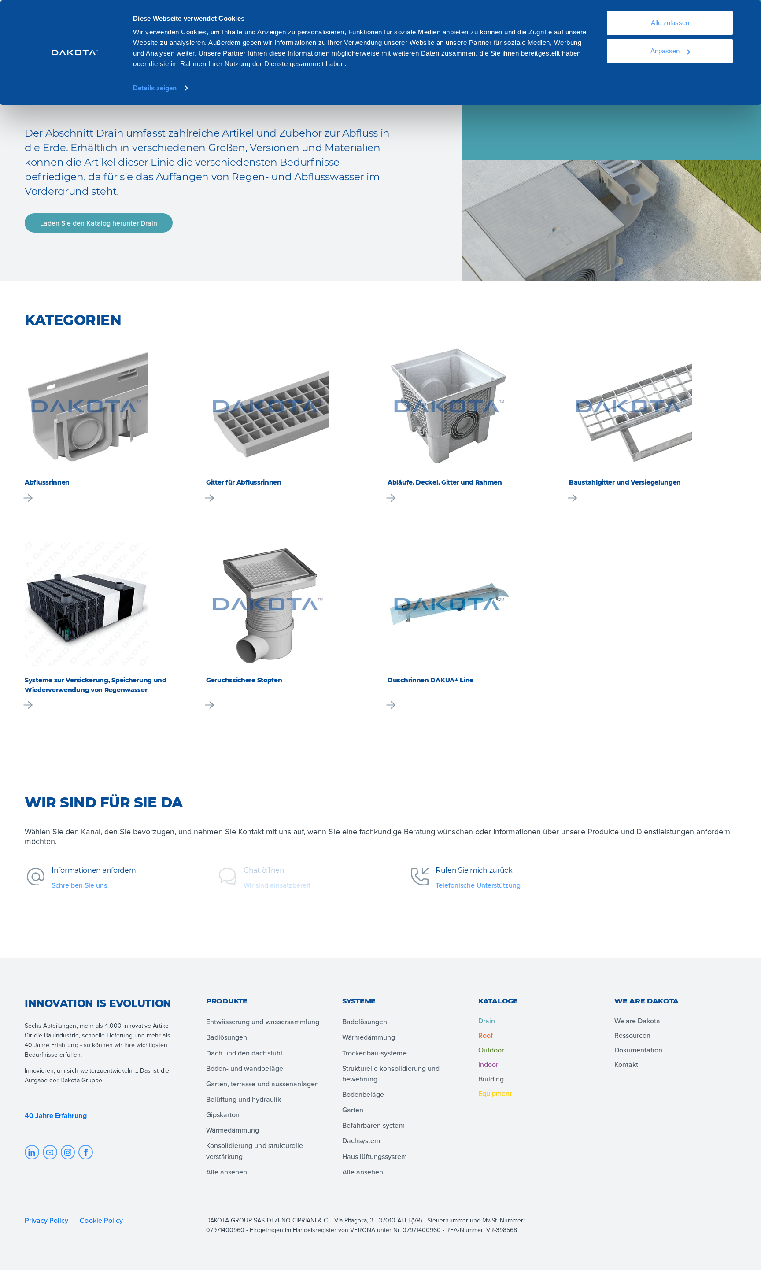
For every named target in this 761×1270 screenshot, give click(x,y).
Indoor (488, 1064)
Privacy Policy (46, 1220)
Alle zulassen (670, 22)
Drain (486, 1021)
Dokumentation (638, 1050)
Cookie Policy (102, 1220)
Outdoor (491, 1050)
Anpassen (665, 51)
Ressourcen (632, 1035)
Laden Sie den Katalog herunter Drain (98, 223)
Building (491, 1079)
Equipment (495, 1093)
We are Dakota (637, 1021)
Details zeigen (155, 88)
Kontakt (626, 1064)
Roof (485, 1035)
